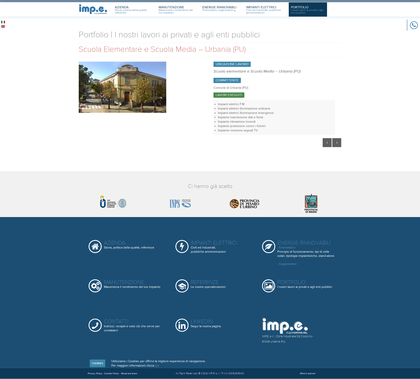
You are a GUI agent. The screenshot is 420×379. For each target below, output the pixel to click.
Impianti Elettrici (263, 9)
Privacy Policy (95, 373)
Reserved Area (129, 373)
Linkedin (206, 323)
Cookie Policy (112, 373)
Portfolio (307, 9)
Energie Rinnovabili (219, 8)
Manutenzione (176, 9)
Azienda (131, 9)
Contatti (132, 325)
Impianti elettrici (214, 247)
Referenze (208, 284)
